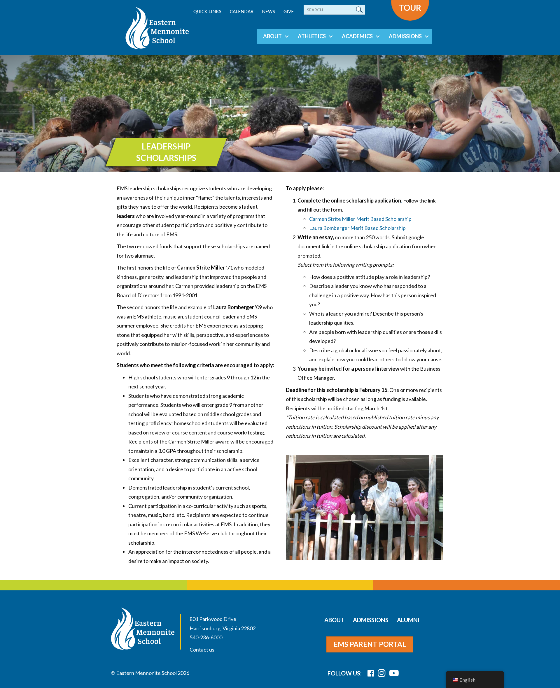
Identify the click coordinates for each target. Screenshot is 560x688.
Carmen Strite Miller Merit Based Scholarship (360, 219)
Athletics (312, 36)
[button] (287, 36)
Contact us (202, 649)
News (268, 11)
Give (289, 11)
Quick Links (207, 11)
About (272, 36)
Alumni (408, 619)
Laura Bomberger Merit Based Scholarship (357, 228)
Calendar (241, 11)
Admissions (405, 36)
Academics (357, 36)
